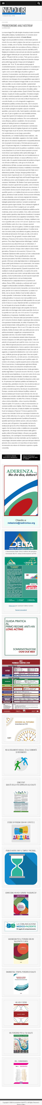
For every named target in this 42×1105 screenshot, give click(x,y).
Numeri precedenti (21, 610)
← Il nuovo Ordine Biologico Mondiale (10, 456)
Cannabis (5, 22)
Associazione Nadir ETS (20, 1102)
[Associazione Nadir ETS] (14, 10)
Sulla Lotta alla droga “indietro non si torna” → (30, 457)
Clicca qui (12, 605)
